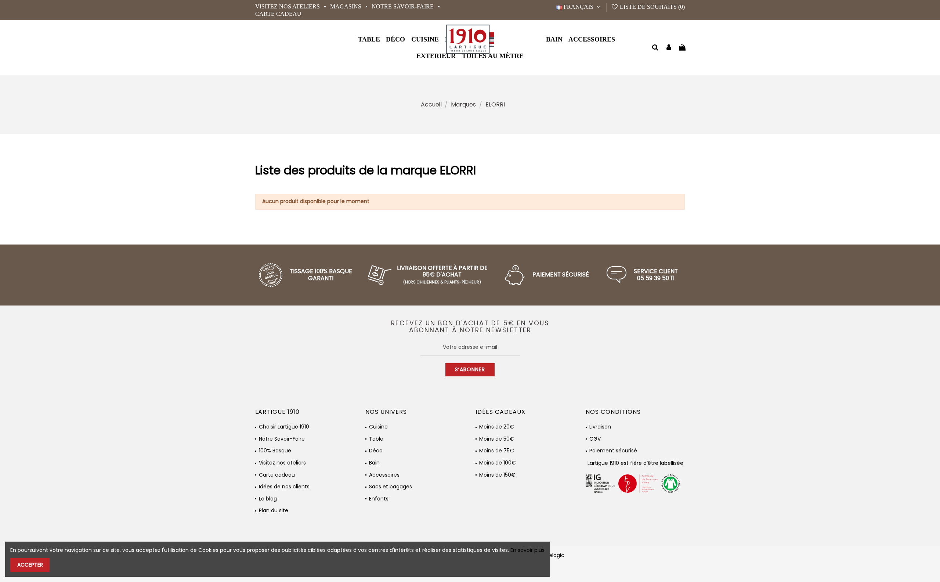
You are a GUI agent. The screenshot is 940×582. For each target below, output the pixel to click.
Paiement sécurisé (613, 450)
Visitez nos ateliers (288, 6)
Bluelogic (553, 555)
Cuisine (378, 426)
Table (376, 438)
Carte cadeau (278, 14)
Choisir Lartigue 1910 (284, 426)
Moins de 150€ (497, 474)
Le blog (268, 498)
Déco (376, 450)
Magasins (346, 6)
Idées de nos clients (284, 486)
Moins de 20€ (496, 426)
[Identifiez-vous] (669, 48)
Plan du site (273, 510)
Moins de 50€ (496, 438)
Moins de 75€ (496, 450)
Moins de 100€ (497, 462)
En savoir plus (527, 550)
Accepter (30, 564)
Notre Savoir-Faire (403, 6)
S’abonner (470, 369)
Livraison (600, 426)
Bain (374, 462)
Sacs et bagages (390, 486)
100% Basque (275, 450)
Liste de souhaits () (651, 7)
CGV (595, 438)
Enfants (378, 498)
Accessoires (384, 474)
